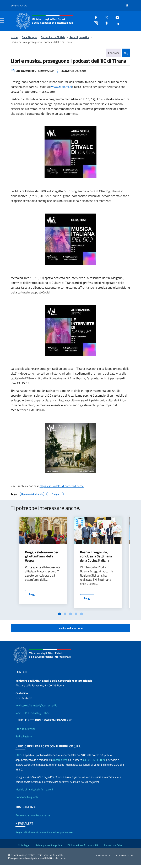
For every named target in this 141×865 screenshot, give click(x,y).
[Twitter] (105, 17)
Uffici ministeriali (25, 729)
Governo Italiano (19, 5)
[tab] (59, 614)
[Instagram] (94, 22)
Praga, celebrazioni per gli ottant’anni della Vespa (41, 556)
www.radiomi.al (61, 86)
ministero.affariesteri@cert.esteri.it (36, 705)
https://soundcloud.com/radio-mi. (62, 486)
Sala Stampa (29, 37)
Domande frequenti (26, 797)
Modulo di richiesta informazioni (34, 789)
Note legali (24, 845)
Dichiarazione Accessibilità (82, 845)
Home (14, 37)
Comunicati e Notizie (53, 37)
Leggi (32, 594)
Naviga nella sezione (70, 628)
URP (19, 755)
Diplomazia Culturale (32, 493)
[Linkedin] (115, 22)
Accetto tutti (124, 855)
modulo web (60, 760)
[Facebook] (94, 17)
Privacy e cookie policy (49, 845)
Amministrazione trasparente (32, 815)
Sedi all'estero (23, 736)
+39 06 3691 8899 (94, 760)
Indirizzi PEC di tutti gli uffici (32, 713)
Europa (55, 493)
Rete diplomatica (79, 37)
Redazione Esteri (113, 845)
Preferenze (103, 855)
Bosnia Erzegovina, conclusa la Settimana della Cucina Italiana (96, 556)
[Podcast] (105, 22)
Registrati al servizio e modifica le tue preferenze (44, 832)
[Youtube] (115, 17)
